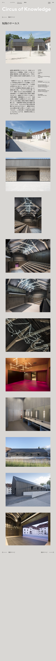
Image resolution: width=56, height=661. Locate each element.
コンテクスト (12, 2)
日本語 (49, 2)
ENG (53, 2)
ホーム (3, 2)
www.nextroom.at (41, 98)
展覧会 (25, 2)
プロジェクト (19, 2)
